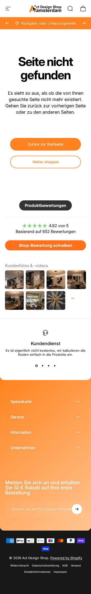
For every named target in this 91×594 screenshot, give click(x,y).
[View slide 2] (42, 366)
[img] (45, 225)
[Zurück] (7, 23)
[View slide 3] (49, 366)
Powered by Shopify (66, 558)
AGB (65, 565)
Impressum (60, 572)
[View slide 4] (55, 366)
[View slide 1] (36, 366)
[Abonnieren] (77, 509)
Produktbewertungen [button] (45, 205)
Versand (76, 565)
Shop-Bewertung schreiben (45, 245)
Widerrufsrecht (19, 565)
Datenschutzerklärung (45, 565)
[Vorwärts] (83, 23)
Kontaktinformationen (37, 572)
